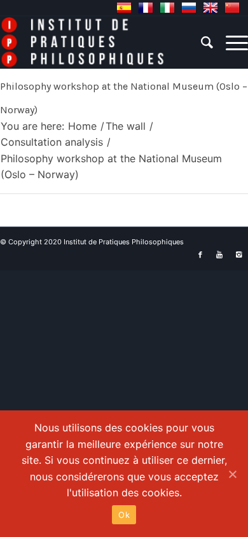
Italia (167, 7)
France (145, 7)
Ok (124, 515)
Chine (232, 7)
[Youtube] (219, 254)
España (124, 7)
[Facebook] (200, 254)
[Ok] (232, 474)
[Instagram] (238, 254)
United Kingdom (210, 7)
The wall (126, 126)
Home (82, 126)
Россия (188, 7)
